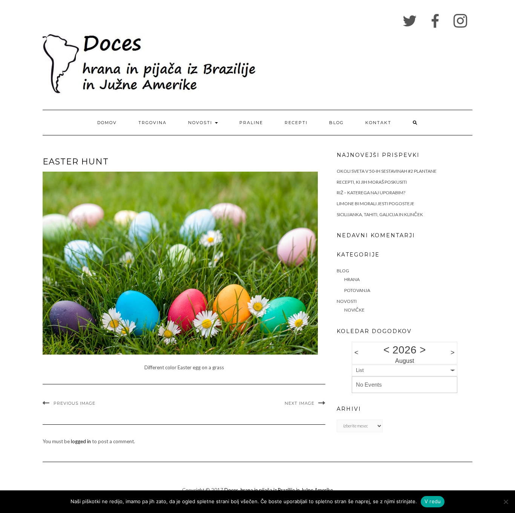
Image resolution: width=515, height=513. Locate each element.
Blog (336, 122)
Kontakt (378, 122)
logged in (81, 441)
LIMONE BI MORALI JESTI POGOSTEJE (375, 203)
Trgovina (152, 122)
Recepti (296, 122)
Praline (251, 122)
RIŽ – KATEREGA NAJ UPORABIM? (371, 192)
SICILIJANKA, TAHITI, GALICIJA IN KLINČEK (380, 214)
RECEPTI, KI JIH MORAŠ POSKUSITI (372, 182)
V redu (433, 501)
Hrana (352, 279)
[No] (505, 501)
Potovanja (357, 290)
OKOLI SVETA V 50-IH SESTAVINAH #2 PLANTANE (387, 171)
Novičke (354, 310)
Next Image (299, 403)
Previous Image (74, 403)
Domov (107, 122)
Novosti (201, 122)
